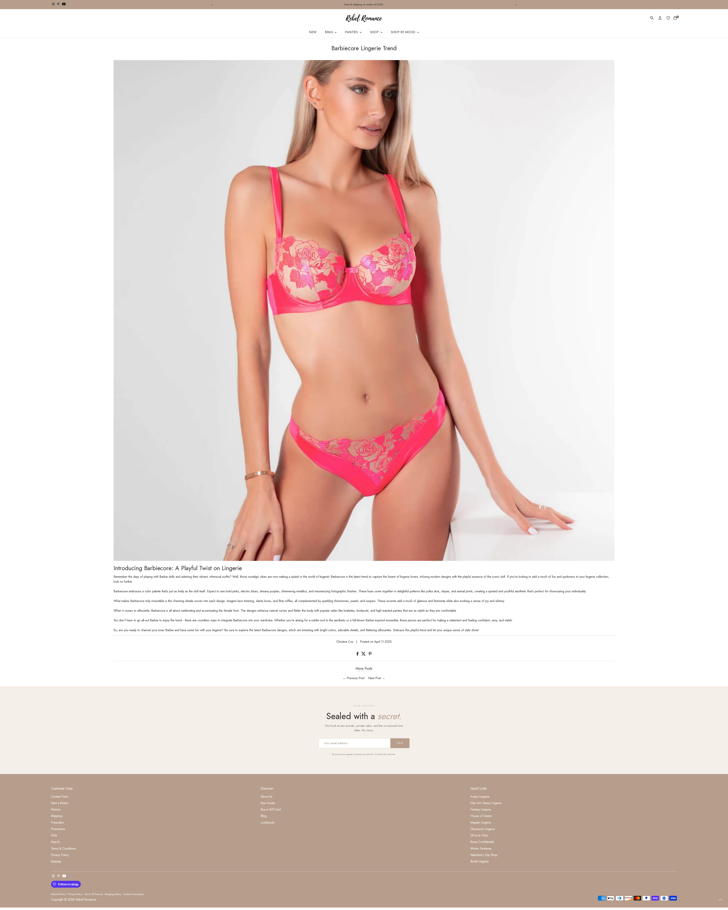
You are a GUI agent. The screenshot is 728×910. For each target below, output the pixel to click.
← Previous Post (353, 678)
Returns (56, 809)
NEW (312, 32)
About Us (266, 796)
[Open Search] (652, 18)
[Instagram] (53, 4)
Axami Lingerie (479, 796)
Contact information (133, 894)
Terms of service (93, 894)
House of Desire (481, 816)
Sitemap (56, 861)
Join (400, 743)
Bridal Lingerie (479, 861)
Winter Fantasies (481, 848)
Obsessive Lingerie (482, 829)
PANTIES (352, 32)
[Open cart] (675, 18)
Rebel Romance (86, 899)
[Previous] (212, 4)
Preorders (57, 822)
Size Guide (268, 803)
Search (55, 842)
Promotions (58, 829)
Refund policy (58, 894)
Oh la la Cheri (479, 835)
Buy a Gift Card (271, 809)
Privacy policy (75, 894)
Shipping (56, 816)
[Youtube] (64, 4)
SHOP (375, 32)
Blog (264, 816)
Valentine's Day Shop (483, 855)
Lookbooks (268, 822)
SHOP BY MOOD (403, 32)
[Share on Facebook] (357, 654)
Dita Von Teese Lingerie (485, 803)
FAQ (54, 835)
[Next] (515, 4)
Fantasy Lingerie (480, 809)
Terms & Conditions (63, 848)
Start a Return (59, 803)
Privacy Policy (60, 855)
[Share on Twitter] (364, 654)
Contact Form (59, 796)
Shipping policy (113, 894)
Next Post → (376, 678)
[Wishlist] (668, 18)
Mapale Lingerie (480, 822)
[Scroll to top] (720, 899)
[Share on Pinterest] (370, 654)
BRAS (329, 32)
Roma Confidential (482, 842)
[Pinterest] (58, 4)
